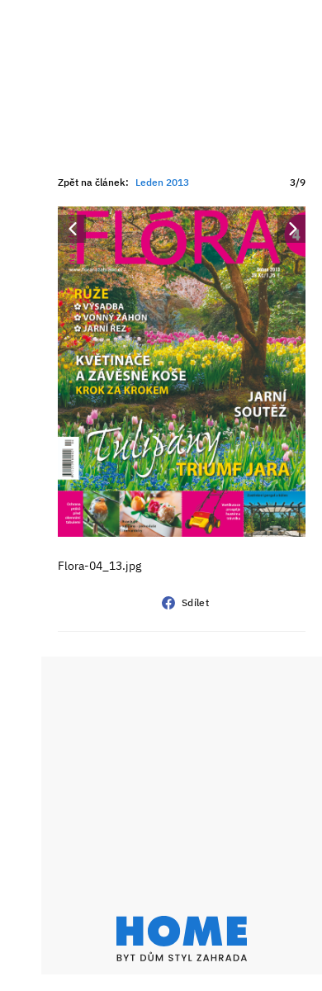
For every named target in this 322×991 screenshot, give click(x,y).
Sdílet (195, 602)
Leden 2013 (162, 182)
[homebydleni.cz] (181, 938)
